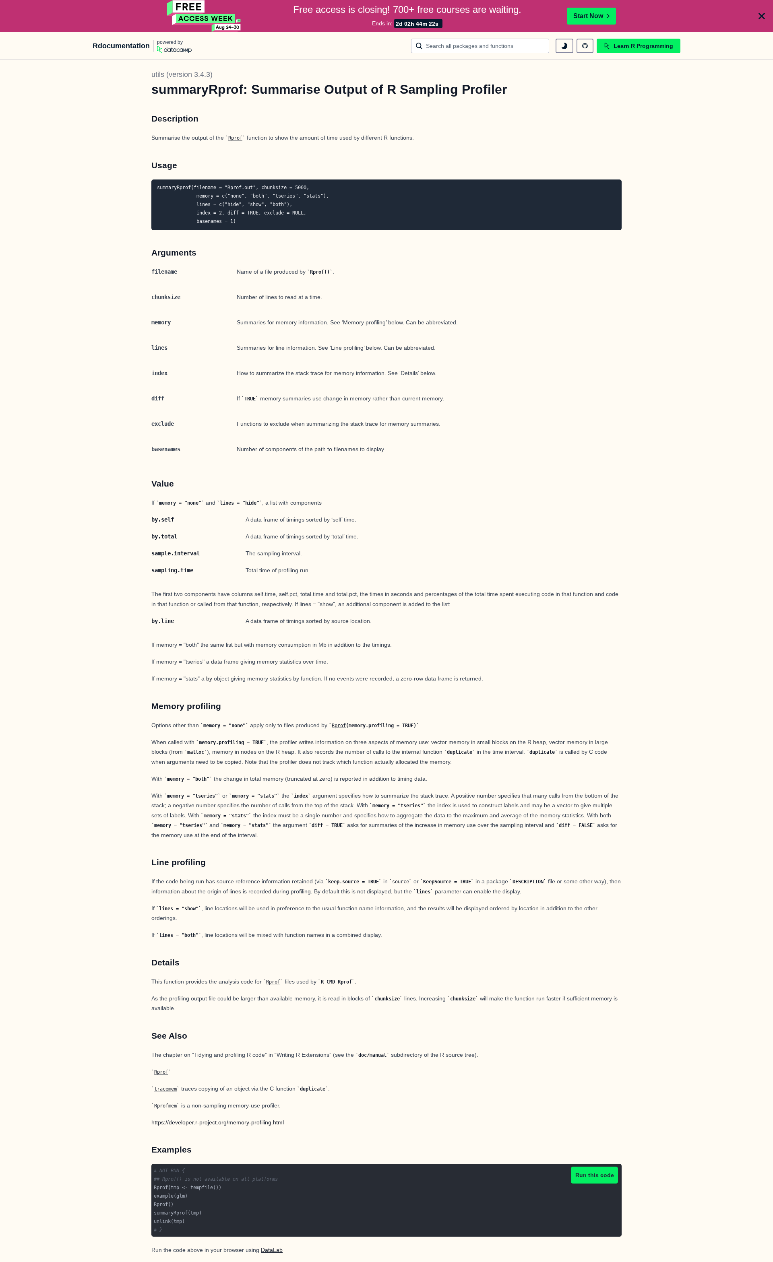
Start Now (588, 15)
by (209, 678)
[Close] (762, 16)
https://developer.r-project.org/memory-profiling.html (217, 1122)
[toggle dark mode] (564, 46)
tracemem (165, 1089)
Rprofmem (165, 1106)
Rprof (235, 138)
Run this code (594, 1175)
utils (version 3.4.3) (182, 74)
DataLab (272, 1250)
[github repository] (585, 46)
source (400, 882)
